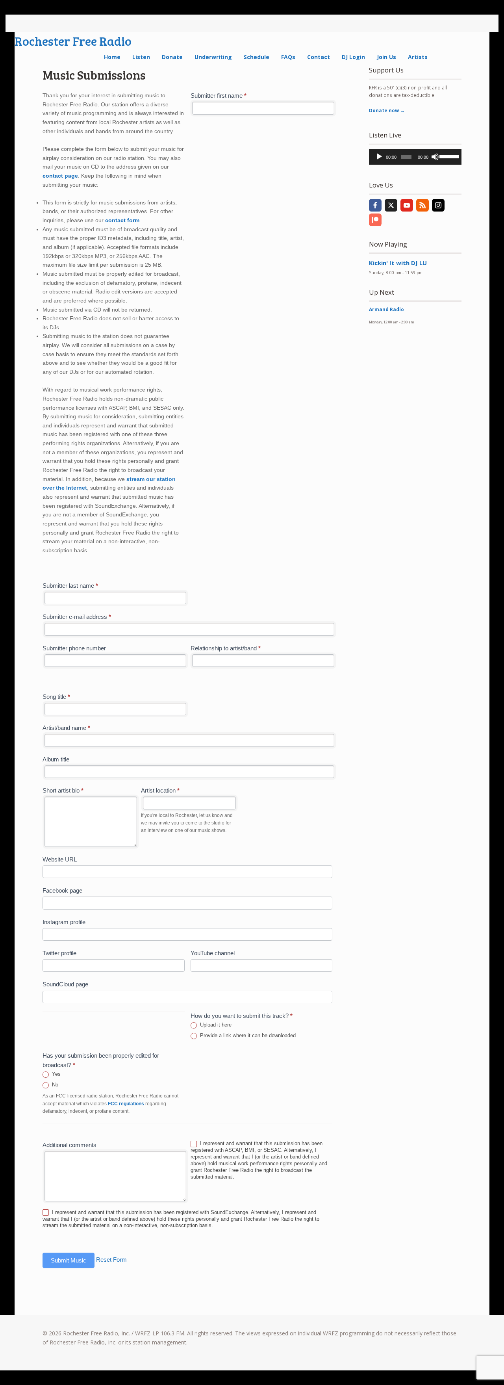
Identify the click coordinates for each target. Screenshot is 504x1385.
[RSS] (422, 205)
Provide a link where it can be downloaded (247, 1035)
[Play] (379, 157)
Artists (418, 57)
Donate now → (387, 110)
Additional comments (69, 1145)
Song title (56, 696)
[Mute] (435, 157)
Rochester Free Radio (73, 40)
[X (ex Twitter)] (391, 205)
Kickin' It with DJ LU (398, 263)
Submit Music (68, 1260)
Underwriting (213, 57)
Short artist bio (63, 790)
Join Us (386, 57)
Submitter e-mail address (77, 616)
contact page (60, 176)
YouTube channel (213, 953)
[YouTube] (406, 205)
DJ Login (353, 57)
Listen (141, 57)
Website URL (60, 859)
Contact (318, 57)
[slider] (448, 156)
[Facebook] (375, 205)
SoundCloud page (65, 984)
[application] (415, 157)
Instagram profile (64, 922)
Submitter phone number (74, 648)
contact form (122, 220)
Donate (172, 57)
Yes (55, 1074)
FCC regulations (126, 1104)
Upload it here (215, 1025)
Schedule (256, 57)
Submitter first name (218, 95)
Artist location (160, 790)
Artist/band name (66, 727)
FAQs (288, 57)
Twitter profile (59, 953)
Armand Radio (386, 309)
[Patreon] (375, 220)
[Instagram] (438, 205)
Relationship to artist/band (226, 648)
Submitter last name (70, 585)
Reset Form (111, 1260)
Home (112, 57)
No (54, 1085)
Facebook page (62, 890)
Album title (56, 759)
